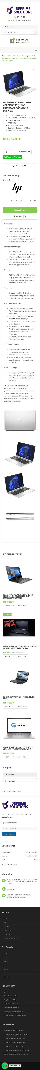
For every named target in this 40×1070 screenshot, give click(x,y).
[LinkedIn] (17, 814)
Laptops (17, 56)
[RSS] (30, 814)
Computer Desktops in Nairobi (13, 1011)
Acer (5, 953)
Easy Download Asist (10, 1000)
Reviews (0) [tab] (20, 216)
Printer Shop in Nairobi (11, 1004)
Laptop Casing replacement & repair (15, 1042)
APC (5, 957)
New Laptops (26, 56)
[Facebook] (4, 814)
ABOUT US (7, 930)
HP (9, 180)
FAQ (5, 918)
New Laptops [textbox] (19, 781)
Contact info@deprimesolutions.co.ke (18, 894)
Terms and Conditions (10, 938)
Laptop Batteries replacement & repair (15, 1034)
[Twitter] (8, 814)
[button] (34, 70)
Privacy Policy (8, 934)
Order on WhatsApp (14, 157)
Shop (10, 56)
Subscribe (9, 834)
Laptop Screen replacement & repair (15, 1038)
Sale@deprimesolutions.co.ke (16, 897)
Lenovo (6, 977)
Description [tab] (20, 210)
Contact (6, 926)
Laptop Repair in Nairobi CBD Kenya (15, 1015)
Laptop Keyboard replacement (13, 1046)
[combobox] (20, 32)
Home (4, 56)
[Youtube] (26, 814)
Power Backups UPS (10, 996)
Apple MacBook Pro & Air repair (14, 1030)
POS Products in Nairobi (11, 1008)
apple (6, 961)
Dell (5, 965)
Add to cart (25, 152)
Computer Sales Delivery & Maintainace (16, 1054)
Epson (6, 969)
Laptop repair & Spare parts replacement (16, 1050)
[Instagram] (21, 814)
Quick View (22, 606)
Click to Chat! (15, 1066)
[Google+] (13, 814)
